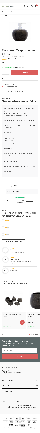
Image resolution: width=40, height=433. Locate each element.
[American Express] (28, 422)
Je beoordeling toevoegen (13, 241)
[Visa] (5, 422)
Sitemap (32, 428)
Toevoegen (25, 72)
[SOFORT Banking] (28, 418)
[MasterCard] (17, 418)
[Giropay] (11, 425)
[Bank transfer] (5, 418)
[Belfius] (22, 422)
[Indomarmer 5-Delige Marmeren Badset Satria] (14, 300)
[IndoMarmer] (8, 6)
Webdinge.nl (25, 428)
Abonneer (20, 357)
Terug (5, 16)
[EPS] (17, 425)
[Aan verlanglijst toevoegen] (2, 78)
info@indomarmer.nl (13, 191)
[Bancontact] (11, 422)
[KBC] (34, 422)
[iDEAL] (11, 418)
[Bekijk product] (22, 322)
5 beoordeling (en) (14, 59)
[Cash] (28, 425)
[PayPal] (34, 418)
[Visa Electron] (17, 422)
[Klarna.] (22, 425)
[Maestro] (22, 418)
